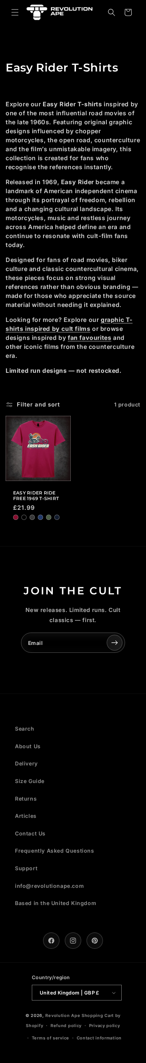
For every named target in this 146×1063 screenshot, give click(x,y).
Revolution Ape (62, 1015)
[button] (15, 12)
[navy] (57, 517)
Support (26, 868)
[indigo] (40, 517)
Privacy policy (104, 1025)
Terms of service (50, 1038)
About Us (28, 746)
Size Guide (30, 781)
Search (24, 728)
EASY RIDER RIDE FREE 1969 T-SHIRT (36, 496)
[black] (24, 517)
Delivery (26, 763)
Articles (26, 816)
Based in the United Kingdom (55, 903)
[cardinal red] (15, 517)
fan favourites (89, 337)
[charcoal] (32, 517)
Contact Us (30, 833)
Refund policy (66, 1025)
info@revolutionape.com (49, 886)
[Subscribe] (114, 643)
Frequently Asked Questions (54, 850)
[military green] (48, 517)
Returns (26, 798)
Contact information (99, 1038)
